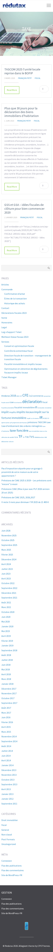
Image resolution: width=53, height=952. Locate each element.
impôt (5, 412)
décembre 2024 (8, 559)
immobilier (48, 408)
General (5, 829)
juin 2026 (5, 530)
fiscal (38, 78)
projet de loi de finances (19, 423)
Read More (12, 90)
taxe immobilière (34, 431)
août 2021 (6, 602)
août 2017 (6, 707)
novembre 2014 (9, 736)
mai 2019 (5, 631)
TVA (27, 437)
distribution (18, 402)
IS (48, 418)
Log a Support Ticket (11, 332)
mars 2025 (6, 549)
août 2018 (6, 655)
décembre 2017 (8, 688)
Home (5, 36)
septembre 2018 (9, 650)
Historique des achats (14, 303)
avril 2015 (6, 726)
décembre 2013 (8, 770)
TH (23, 437)
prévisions (32, 422)
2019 (17, 396)
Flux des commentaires (12, 870)
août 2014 (6, 746)
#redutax (5, 395)
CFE (25, 395)
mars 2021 (6, 607)
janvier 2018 (7, 683)
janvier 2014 (7, 765)
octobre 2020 (7, 612)
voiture (11, 441)
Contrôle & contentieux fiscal (18, 350)
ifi (36, 407)
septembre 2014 (9, 741)
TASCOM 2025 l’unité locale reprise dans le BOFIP (22, 71)
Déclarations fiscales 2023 (14, 312)
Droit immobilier (9, 820)
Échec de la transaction (15, 298)
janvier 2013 (7, 794)
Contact (5, 308)
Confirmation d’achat (14, 293)
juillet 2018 (7, 659)
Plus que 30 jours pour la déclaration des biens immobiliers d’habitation (21, 112)
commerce (38, 395)
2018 (13, 395)
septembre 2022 (9, 588)
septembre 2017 (9, 703)
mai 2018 (5, 669)
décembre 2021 (8, 592)
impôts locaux (25, 412)
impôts (12, 412)
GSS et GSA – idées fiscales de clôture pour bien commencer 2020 (24, 208)
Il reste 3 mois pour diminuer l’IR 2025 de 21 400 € (25, 502)
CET (21, 396)
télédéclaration (39, 437)
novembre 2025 (9, 535)
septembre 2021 (9, 597)
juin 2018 (5, 664)
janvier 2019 (7, 645)
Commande (7, 289)
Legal (4, 327)
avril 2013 (6, 789)
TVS (31, 437)
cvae (11, 402)
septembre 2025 (9, 545)
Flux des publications (11, 865)
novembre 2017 (9, 693)
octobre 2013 (7, 779)
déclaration (32, 401)
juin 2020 (5, 616)
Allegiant (23, 945)
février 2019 (7, 640)
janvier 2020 (7, 626)
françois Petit (25, 78)
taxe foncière (19, 430)
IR (41, 417)
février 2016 (7, 722)
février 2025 (7, 554)
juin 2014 (5, 755)
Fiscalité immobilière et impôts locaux (23, 364)
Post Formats (8, 839)
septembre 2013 (9, 784)
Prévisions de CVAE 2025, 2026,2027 (18, 497)
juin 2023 (5, 573)
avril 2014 (6, 760)
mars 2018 (6, 679)
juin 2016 (5, 717)
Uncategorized (8, 844)
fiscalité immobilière (24, 407)
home (4, 317)
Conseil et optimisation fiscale (19, 346)
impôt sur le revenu (33, 418)
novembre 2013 (9, 774)
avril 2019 (6, 636)
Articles (5, 284)
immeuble (41, 408)
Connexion (6, 860)
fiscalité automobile (7, 408)
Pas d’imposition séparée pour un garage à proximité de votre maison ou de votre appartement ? (21, 472)
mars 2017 (6, 712)
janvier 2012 (7, 798)
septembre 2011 (9, 803)
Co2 (31, 395)
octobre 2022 (7, 583)
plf (11, 423)
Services (5, 341)
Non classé (6, 834)
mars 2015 (6, 731)
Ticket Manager (9, 377)
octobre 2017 (7, 698)
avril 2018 (6, 674)
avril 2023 (6, 578)
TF (20, 436)
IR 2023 (45, 418)
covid (7, 402)
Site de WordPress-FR (11, 875)
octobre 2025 (7, 540)
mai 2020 (5, 621)
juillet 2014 (7, 750)
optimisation (5, 423)
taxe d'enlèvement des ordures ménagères (21, 426)
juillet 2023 (7, 569)
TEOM (16, 437)
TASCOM (42, 422)
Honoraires (6, 322)
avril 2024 (6, 564)
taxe (48, 422)
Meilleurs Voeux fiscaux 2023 (14, 336)
